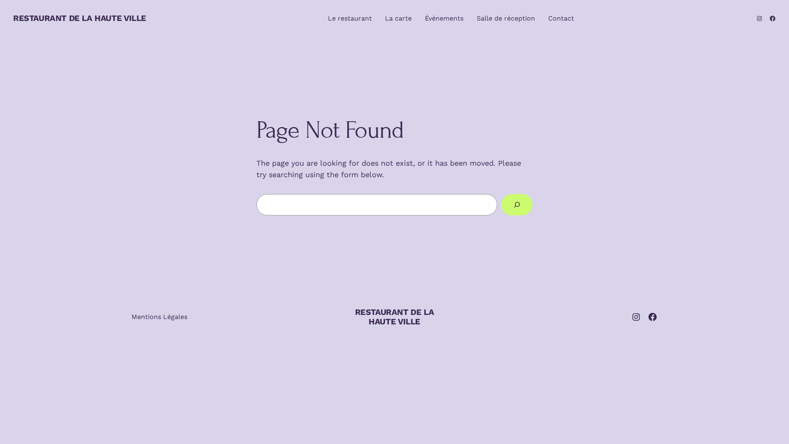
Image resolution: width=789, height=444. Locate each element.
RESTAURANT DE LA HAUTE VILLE (79, 18)
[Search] (517, 204)
